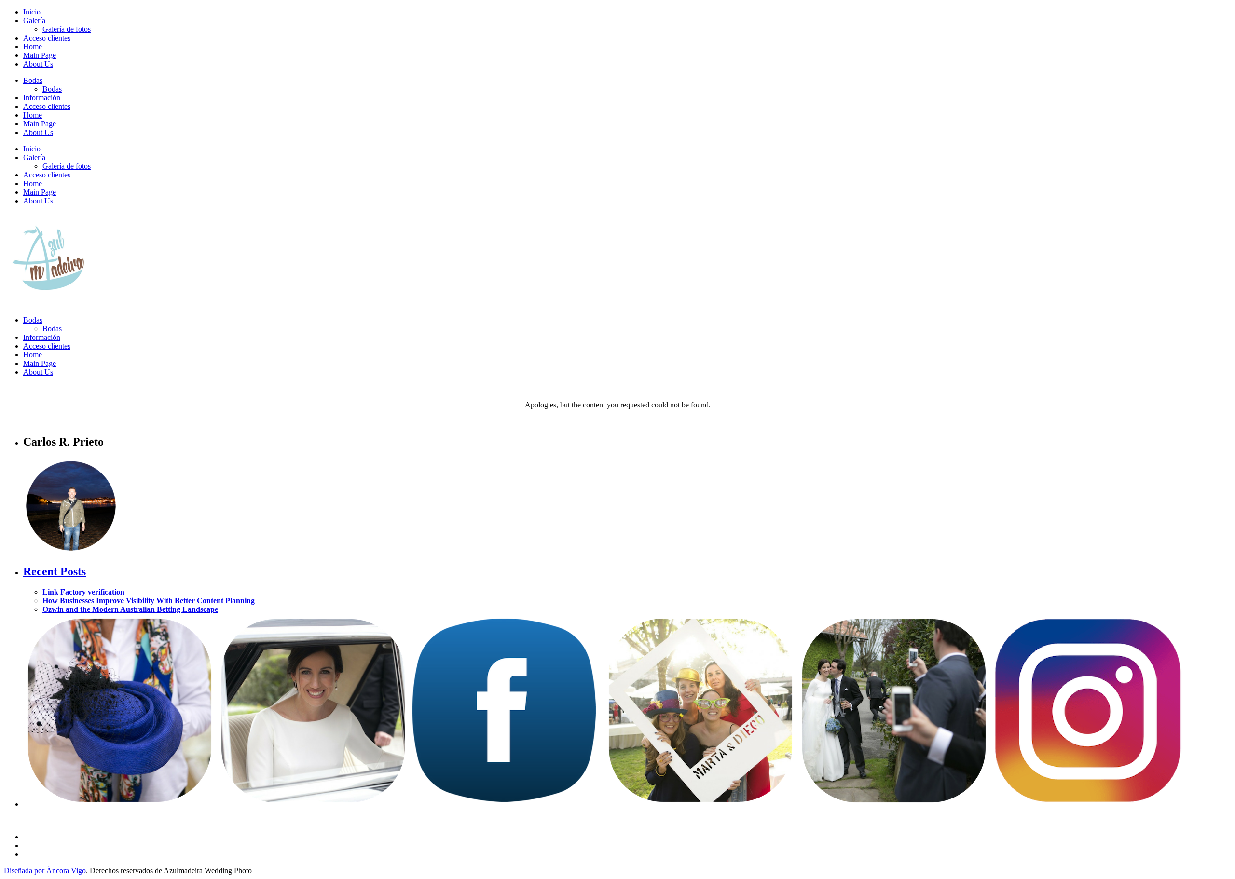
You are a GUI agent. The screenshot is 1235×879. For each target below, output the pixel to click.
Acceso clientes (46, 38)
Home (32, 46)
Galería (34, 20)
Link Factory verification (83, 592)
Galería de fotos (66, 29)
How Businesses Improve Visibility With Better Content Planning (148, 600)
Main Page (39, 55)
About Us (38, 64)
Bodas (32, 80)
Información (41, 98)
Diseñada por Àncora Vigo (45, 870)
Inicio (32, 12)
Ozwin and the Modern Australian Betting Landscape (130, 609)
